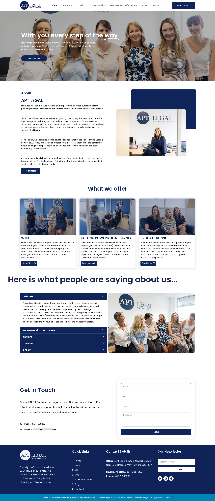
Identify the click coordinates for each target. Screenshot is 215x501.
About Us (67, 5)
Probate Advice (97, 5)
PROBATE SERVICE (154, 238)
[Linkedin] (165, 478)
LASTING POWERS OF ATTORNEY (106, 238)
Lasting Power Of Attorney (123, 5)
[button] (63, 296)
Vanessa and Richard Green (39, 330)
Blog (144, 5)
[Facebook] (160, 478)
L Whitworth (29, 296)
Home (54, 5)
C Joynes (28, 343)
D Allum (27, 349)
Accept (168, 498)
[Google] (171, 478)
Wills (82, 5)
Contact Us (157, 5)
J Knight (27, 336)
